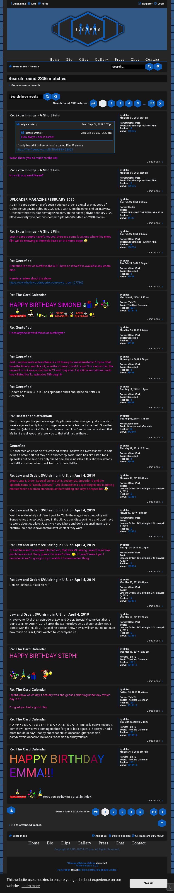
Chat (135, 59)
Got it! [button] (148, 883)
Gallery (102, 59)
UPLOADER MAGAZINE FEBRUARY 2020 (141, 212)
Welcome (133, 423)
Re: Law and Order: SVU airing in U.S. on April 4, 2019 (52, 476)
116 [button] (151, 103)
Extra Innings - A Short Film (142, 125)
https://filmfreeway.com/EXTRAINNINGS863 (45, 149)
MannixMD (101, 863)
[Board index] (88, 29)
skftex (126, 115)
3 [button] (120, 103)
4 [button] (129, 103)
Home (55, 59)
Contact (152, 59)
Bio (69, 59)
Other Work (134, 123)
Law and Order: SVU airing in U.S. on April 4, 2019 (142, 490)
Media (131, 207)
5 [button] (138, 103)
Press (119, 59)
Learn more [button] (31, 886)
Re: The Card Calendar (28, 295)
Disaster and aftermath (139, 426)
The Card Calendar (137, 305)
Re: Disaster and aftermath (31, 416)
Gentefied (132, 271)
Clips (84, 59)
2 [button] (111, 103)
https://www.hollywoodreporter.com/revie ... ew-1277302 (46, 282)
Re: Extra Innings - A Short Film (35, 115)
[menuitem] (31, 4)
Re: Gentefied (20, 261)
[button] (93, 103)
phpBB (74, 870)
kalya (24, 124)
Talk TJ (132, 302)
